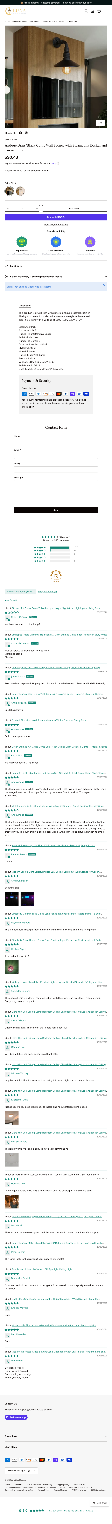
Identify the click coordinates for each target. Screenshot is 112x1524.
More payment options (56, 224)
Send (56, 510)
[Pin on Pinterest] (26, 133)
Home (7, 21)
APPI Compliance (79, 1503)
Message (18, 477)
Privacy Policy (43, 1503)
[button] (99, 11)
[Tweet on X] (14, 133)
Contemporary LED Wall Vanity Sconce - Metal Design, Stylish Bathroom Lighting (56, 667)
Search (7, 1497)
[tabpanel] (56, 341)
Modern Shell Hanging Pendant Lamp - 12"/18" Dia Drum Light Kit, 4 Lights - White (57, 1216)
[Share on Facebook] (20, 133)
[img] (56, 537)
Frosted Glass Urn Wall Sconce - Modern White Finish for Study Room (49, 720)
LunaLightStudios (18, 1493)
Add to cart (74, 208)
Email (17, 450)
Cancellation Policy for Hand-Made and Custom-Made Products (30, 1500)
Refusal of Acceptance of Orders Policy (76, 1500)
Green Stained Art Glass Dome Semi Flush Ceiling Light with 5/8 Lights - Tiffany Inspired (59, 746)
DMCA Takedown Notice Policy (39, 1497)
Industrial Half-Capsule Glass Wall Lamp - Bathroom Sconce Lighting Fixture (53, 845)
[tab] (25, 305)
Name (17, 436)
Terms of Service (60, 1503)
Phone (17, 463)
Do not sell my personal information (19, 1503)
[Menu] (105, 11)
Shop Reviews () (47, 591)
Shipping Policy (63, 1497)
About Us (18, 1497)
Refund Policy (79, 1497)
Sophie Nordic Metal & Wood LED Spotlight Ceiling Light (42, 1269)
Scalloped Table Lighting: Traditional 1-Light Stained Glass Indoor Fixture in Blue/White (59, 634)
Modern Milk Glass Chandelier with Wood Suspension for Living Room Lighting (54, 1325)
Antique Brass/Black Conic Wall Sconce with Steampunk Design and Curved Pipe (44, 21)
